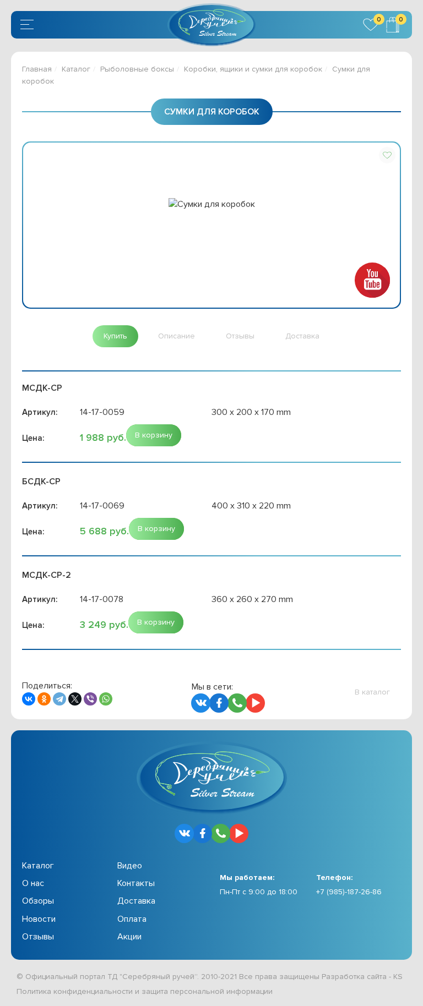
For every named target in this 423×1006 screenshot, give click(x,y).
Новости (39, 919)
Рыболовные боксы (137, 69)
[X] (75, 699)
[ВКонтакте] (28, 699)
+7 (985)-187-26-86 (349, 891)
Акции (129, 936)
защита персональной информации (207, 991)
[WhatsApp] (105, 699)
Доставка (136, 900)
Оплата (132, 919)
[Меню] (28, 25)
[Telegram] (59, 699)
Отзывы (38, 936)
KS (398, 976)
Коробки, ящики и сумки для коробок (253, 69)
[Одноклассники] (44, 699)
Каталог (76, 69)
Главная (37, 69)
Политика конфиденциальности (75, 991)
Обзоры (38, 900)
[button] (387, 155)
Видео (129, 865)
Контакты (136, 883)
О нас (33, 883)
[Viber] (90, 699)
